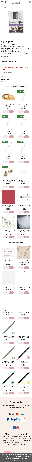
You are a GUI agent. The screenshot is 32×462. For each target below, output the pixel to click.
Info (6, 111)
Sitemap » (3, 76)
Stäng (17, 460)
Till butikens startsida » (7, 72)
